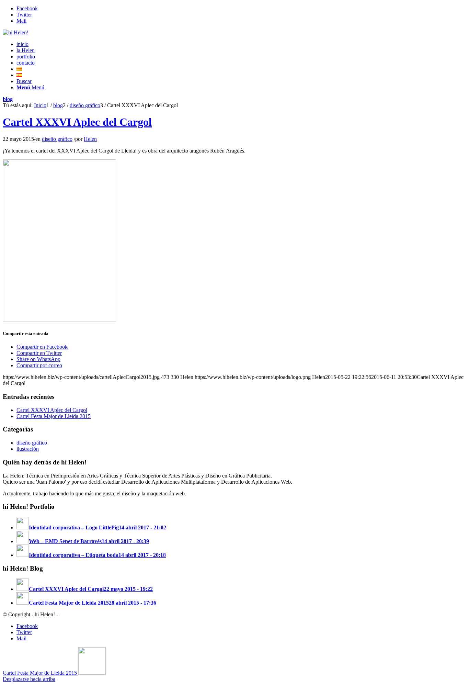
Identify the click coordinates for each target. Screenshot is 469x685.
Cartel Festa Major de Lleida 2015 (53, 416)
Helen (90, 139)
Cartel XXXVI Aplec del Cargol (77, 122)
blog (8, 99)
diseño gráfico (57, 139)
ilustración (27, 449)
